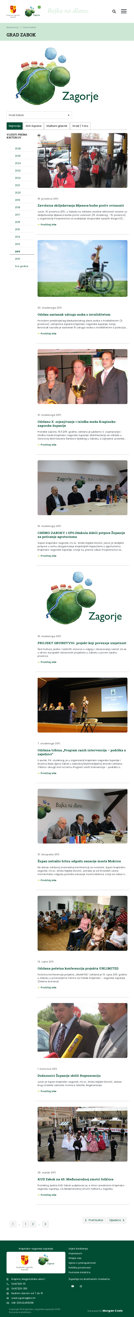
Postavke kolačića (79, 1272)
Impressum (75, 1253)
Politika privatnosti (80, 1267)
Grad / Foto (80, 126)
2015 (17, 229)
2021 (17, 185)
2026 (18, 148)
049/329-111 (18, 1283)
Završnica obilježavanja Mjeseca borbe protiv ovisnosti (81, 205)
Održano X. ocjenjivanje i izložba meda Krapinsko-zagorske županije (77, 424)
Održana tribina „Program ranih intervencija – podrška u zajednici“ (82, 752)
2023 (18, 170)
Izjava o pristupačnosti (82, 1263)
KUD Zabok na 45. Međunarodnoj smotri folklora (75, 1179)
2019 (17, 200)
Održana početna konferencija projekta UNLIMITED (78, 968)
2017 (17, 214)
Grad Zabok (29, 27)
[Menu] (123, 11)
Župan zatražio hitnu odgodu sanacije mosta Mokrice (79, 861)
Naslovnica (13, 27)
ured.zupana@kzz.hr (23, 1298)
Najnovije (15, 126)
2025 (18, 156)
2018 (17, 207)
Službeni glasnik (56, 126)
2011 (17, 251)
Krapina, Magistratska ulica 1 (28, 1279)
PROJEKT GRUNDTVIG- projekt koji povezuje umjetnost (82, 643)
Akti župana (33, 126)
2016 (17, 222)
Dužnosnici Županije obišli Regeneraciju (69, 1075)
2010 (17, 259)
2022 (18, 178)
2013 (17, 244)
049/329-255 (19, 1288)
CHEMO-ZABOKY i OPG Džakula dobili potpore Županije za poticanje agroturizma (81, 535)
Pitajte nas (75, 1258)
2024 (18, 163)
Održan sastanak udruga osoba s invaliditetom (74, 314)
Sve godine (21, 266)
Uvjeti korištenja (78, 1248)
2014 (17, 236)
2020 (18, 192)
